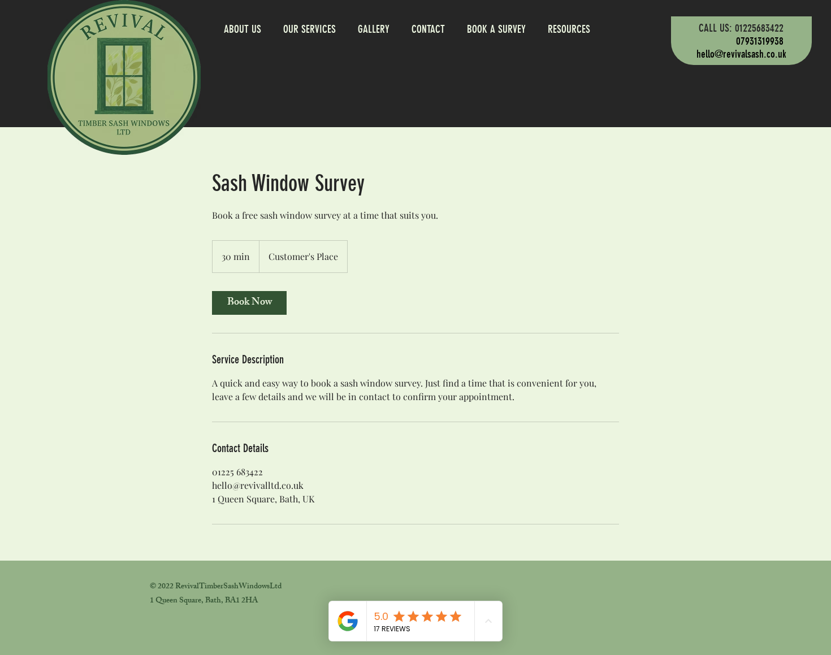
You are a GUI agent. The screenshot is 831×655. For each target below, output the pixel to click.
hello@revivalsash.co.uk (741, 53)
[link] (249, 303)
